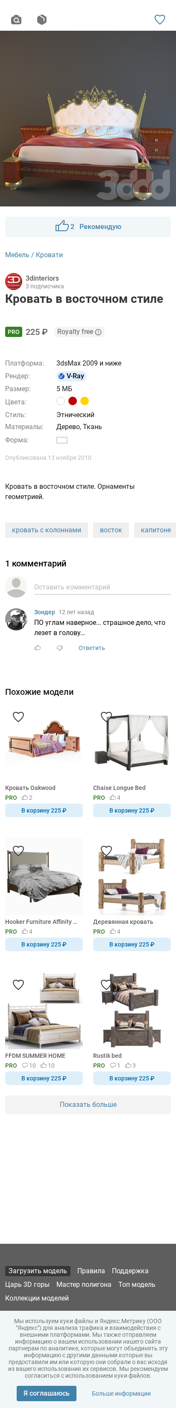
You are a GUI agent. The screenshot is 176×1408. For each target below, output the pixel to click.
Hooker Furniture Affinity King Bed (42, 921)
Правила (91, 1271)
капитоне (156, 530)
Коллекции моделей (37, 1298)
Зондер (44, 612)
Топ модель (136, 1284)
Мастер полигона (83, 1284)
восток (111, 530)
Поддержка (130, 1271)
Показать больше (88, 1104)
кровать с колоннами (46, 530)
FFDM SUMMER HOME (35, 1055)
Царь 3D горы (27, 1284)
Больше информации (121, 1393)
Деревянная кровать (123, 921)
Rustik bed (107, 1055)
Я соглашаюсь (46, 1393)
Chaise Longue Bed (119, 787)
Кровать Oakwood (30, 787)
